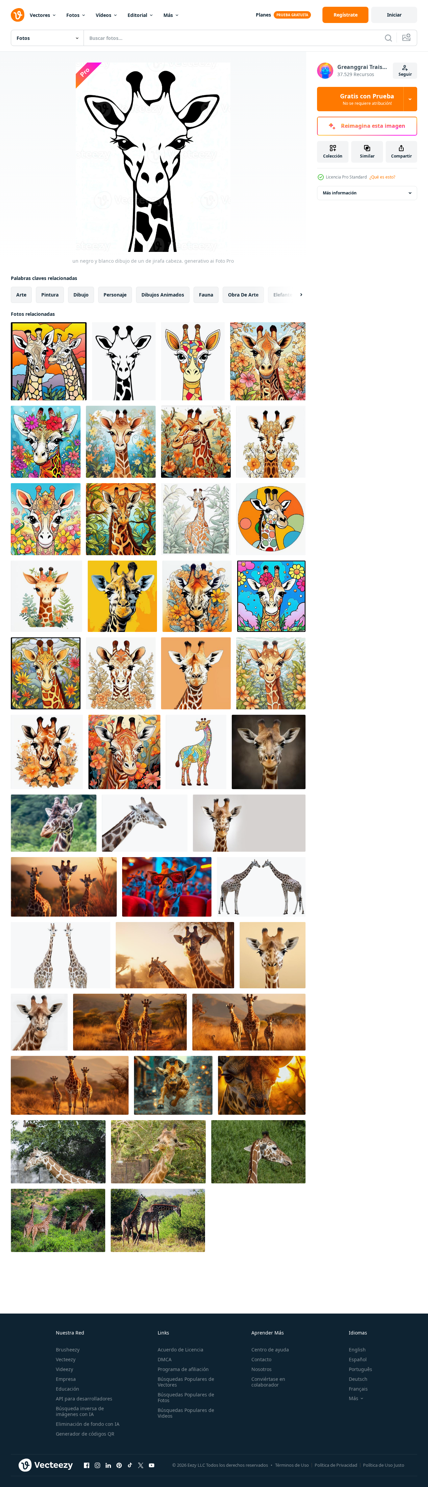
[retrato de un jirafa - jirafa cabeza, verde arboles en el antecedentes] (53, 823)
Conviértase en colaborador (268, 1382)
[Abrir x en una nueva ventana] (140, 1465)
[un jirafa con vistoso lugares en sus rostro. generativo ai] (193, 361)
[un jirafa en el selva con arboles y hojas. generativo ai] (121, 519)
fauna (206, 294)
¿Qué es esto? (382, 177)
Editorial (137, 15)
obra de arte (243, 294)
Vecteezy (65, 1359)
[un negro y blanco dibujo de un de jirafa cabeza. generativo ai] (124, 361)
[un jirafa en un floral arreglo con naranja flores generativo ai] (196, 442)
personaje (115, 294)
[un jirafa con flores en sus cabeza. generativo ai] (46, 442)
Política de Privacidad (336, 1465)
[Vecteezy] (17, 15)
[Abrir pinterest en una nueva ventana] (119, 1465)
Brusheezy (68, 1349)
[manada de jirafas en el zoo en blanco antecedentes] (144, 823)
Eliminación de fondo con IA (87, 1424)
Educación (67, 1389)
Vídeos (103, 15)
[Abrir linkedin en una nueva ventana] (108, 1465)
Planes (263, 14)
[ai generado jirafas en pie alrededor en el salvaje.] (64, 887)
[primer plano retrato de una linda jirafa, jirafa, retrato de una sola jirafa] (158, 1151)
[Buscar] (388, 38)
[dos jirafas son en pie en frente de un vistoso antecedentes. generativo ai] (49, 361)
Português (360, 1369)
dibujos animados (162, 294)
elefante (282, 294)
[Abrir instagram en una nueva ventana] (97, 1465)
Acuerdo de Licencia (180, 1349)
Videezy (64, 1369)
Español (358, 1359)
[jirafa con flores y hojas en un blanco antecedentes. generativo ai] (271, 442)
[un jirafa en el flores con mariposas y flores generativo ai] (121, 442)
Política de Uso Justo (383, 1465)
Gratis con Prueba (367, 99)
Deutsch (358, 1379)
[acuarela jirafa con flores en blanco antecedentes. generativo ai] (47, 752)
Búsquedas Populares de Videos (186, 1413)
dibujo (81, 294)
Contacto (261, 1359)
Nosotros (261, 1369)
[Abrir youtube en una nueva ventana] (151, 1465)
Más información (340, 193)
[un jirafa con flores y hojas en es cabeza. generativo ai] (124, 752)
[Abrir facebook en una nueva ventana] (86, 1465)
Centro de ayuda (270, 1349)
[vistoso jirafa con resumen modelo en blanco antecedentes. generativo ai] (196, 752)
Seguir (405, 74)
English (357, 1349)
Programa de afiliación (183, 1369)
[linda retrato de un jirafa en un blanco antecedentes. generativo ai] (39, 1022)
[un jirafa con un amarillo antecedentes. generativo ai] (122, 596)
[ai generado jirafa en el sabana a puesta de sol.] (175, 955)
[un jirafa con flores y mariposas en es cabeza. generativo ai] (46, 519)
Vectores (40, 15)
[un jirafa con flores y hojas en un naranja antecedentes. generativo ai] (197, 596)
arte (21, 294)
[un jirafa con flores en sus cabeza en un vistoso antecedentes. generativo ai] (271, 596)
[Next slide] (295, 295)
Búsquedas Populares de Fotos (186, 1397)
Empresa (66, 1379)
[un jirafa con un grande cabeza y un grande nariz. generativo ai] (196, 673)
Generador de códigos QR (85, 1434)
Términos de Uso (292, 1465)
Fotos (73, 15)
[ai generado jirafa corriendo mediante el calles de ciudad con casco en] (173, 1085)
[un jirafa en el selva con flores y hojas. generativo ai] (271, 673)
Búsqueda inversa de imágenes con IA (80, 1411)
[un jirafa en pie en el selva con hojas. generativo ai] (196, 519)
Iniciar (394, 14)
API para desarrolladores (84, 1398)
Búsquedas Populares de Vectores (186, 1382)
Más (168, 15)
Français (358, 1389)
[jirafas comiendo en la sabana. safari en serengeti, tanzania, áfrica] (158, 1220)
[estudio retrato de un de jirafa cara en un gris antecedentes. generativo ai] (269, 752)
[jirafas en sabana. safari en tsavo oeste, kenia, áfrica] (58, 1220)
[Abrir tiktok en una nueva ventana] (130, 1465)
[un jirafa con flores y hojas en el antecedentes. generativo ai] (268, 361)
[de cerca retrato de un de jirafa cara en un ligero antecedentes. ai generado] (249, 823)
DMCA (165, 1359)
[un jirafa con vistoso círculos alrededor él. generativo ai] (271, 519)
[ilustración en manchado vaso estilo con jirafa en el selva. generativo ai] (46, 673)
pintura (50, 294)
